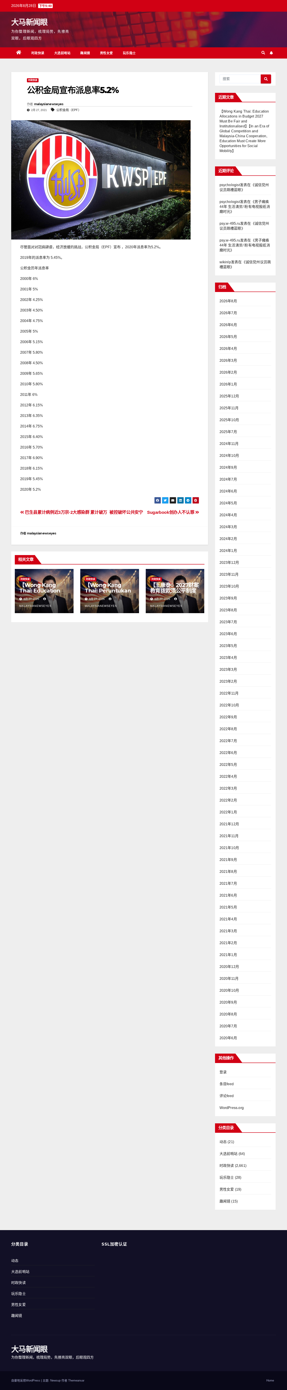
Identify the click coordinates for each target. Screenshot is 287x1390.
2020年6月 (228, 1038)
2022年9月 (228, 717)
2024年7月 (228, 479)
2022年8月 (228, 729)
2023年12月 (229, 562)
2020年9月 (228, 1002)
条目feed (227, 1084)
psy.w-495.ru (230, 223)
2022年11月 (229, 693)
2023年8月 (228, 610)
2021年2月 (228, 943)
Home (270, 1380)
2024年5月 (228, 503)
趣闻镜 (85, 53)
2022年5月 (228, 765)
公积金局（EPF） (68, 110)
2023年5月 (228, 646)
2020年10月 (229, 990)
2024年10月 (229, 456)
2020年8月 (228, 1014)
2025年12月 (229, 396)
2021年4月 (228, 919)
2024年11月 (229, 444)
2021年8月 (228, 872)
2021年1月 (228, 955)
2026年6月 (228, 325)
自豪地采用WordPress (26, 1380)
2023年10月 (229, 586)
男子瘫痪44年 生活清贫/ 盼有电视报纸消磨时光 (245, 207)
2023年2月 (228, 681)
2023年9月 (228, 598)
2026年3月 (228, 360)
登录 (223, 1072)
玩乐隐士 (129, 53)
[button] (263, 53)
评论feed (227, 1096)
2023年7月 (228, 622)
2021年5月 (228, 907)
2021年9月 (228, 860)
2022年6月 (228, 753)
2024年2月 (228, 539)
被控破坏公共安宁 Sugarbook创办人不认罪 (152, 512)
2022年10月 (229, 705)
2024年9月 (228, 467)
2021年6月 (228, 895)
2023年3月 (228, 669)
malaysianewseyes (48, 104)
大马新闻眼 (29, 22)
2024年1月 (228, 551)
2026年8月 (228, 301)
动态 (223, 1142)
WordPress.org (232, 1108)
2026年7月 (228, 313)
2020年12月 (229, 967)
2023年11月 (229, 574)
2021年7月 (228, 883)
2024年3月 (228, 527)
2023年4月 (228, 658)
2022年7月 (228, 741)
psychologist (230, 185)
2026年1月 (228, 384)
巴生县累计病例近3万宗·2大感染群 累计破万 (65, 512)
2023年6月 (228, 634)
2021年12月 (229, 824)
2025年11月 (229, 408)
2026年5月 (228, 337)
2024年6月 (228, 491)
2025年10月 (229, 420)
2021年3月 (228, 931)
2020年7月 (228, 1026)
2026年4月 (228, 349)
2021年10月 (229, 848)
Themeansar (76, 1380)
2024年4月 (228, 515)
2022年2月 (228, 800)
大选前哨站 (62, 53)
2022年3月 (228, 788)
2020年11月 (229, 978)
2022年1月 (228, 812)
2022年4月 (228, 776)
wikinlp (225, 262)
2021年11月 (229, 836)
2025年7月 (228, 432)
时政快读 (37, 53)
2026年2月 (228, 372)
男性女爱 (106, 53)
